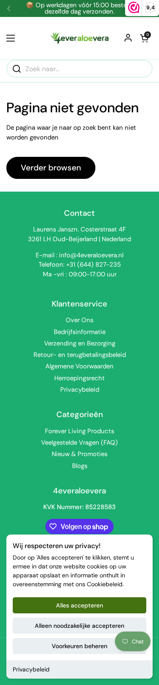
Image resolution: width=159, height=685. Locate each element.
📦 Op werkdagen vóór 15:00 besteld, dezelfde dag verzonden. (79, 8)
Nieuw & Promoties (79, 454)
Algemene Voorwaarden (79, 366)
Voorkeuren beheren (79, 646)
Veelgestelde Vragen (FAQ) (79, 442)
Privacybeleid (31, 669)
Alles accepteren (79, 605)
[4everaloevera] (79, 38)
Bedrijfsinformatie (80, 332)
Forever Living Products (79, 431)
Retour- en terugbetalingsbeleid (79, 355)
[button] (144, 38)
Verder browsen (51, 167)
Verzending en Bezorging (79, 343)
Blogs (79, 466)
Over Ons (79, 320)
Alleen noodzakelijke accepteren (79, 625)
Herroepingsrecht (79, 378)
